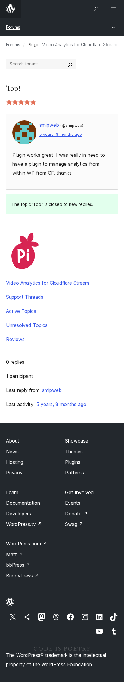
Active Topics (21, 311)
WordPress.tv (24, 524)
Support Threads (24, 297)
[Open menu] (114, 9)
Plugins (72, 462)
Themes (74, 452)
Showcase (76, 441)
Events (72, 503)
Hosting (14, 462)
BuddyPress (22, 576)
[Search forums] (70, 64)
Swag (74, 524)
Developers (18, 514)
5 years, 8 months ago (60, 134)
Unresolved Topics (27, 325)
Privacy (14, 473)
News (12, 452)
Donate (76, 514)
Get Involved (79, 492)
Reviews (15, 339)
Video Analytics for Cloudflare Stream (79, 44)
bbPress (18, 565)
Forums (13, 27)
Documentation (23, 503)
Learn (12, 492)
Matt (14, 554)
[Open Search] (96, 9)
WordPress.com (26, 544)
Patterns (74, 473)
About (12, 441)
